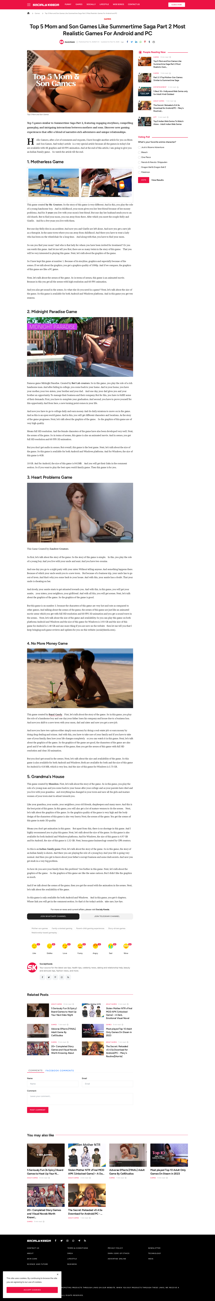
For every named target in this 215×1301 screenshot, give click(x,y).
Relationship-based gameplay (44, 933)
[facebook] (42, 977)
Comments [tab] (36, 1070)
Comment (31, 1091)
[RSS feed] (68, 977)
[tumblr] (149, 42)
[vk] (73, 1240)
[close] (57, 1274)
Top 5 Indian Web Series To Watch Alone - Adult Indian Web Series (168, 123)
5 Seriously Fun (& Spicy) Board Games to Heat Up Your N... (45, 1171)
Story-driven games (116, 928)
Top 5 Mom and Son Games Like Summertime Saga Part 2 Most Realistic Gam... (167, 64)
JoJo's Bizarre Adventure (152, 147)
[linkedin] (136, 42)
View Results (157, 180)
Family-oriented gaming (62, 928)
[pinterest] (145, 42)
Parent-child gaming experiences (90, 928)
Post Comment (37, 1110)
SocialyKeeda (46, 964)
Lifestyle (104, 4)
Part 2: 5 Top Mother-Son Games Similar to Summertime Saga (167, 79)
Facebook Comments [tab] (60, 1070)
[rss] (85, 1240)
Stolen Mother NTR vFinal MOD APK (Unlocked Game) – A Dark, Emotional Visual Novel (119, 1013)
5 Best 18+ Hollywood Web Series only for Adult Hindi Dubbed (170, 92)
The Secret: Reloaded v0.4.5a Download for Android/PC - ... (85, 1211)
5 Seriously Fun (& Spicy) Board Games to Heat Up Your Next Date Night (64, 1011)
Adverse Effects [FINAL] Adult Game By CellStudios (63, 1032)
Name (30, 1078)
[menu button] (30, 4)
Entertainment (160, 87)
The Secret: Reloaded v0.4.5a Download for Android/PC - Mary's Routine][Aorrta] (117, 1051)
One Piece (146, 157)
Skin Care (32, 1259)
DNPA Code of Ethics (119, 1253)
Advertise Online (117, 1259)
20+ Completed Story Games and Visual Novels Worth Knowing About (64, 1049)
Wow (126, 953)
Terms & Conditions (77, 1248)
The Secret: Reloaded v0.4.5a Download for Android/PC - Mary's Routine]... (168, 108)
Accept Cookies (32, 1290)
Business (72, 1264)
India (151, 1259)
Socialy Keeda (102, 909)
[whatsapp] (140, 42)
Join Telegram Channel (107, 916)
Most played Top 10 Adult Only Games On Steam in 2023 (119, 1032)
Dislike (49, 953)
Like (34, 953)
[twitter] (132, 42)
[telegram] (79, 1240)
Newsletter (154, 1248)
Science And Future (37, 1264)
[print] (154, 42)
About (30, 1253)
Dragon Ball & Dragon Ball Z (153, 167)
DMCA (70, 1253)
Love (65, 953)
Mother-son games (40, 928)
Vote (143, 180)
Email (84, 1078)
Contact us (134, 4)
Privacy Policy (115, 1248)
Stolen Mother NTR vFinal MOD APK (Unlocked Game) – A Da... (86, 1171)
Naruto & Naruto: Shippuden (154, 162)
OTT (155, 117)
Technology (154, 1253)
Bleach (144, 152)
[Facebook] (127, 42)
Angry (95, 953)
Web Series (118, 4)
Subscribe (176, 5)
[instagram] (61, 977)
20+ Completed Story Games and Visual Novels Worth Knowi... (44, 1213)
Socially (91, 4)
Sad (110, 953)
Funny (68, 4)
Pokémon (145, 172)
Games (79, 4)
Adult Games (56, 1004)
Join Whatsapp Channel (53, 916)
